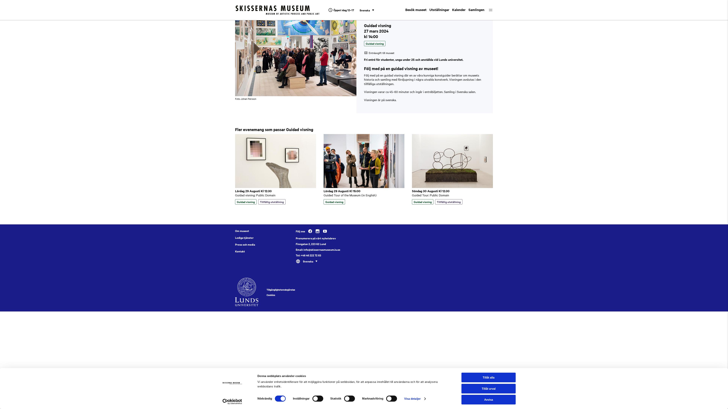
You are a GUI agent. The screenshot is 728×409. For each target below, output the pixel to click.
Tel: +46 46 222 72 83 (308, 255)
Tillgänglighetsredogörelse (281, 289)
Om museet (242, 231)
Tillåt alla (488, 377)
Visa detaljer (412, 398)
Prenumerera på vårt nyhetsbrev (316, 238)
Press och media (245, 244)
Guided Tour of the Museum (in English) (350, 195)
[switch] (317, 399)
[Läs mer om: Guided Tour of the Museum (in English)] (364, 187)
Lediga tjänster (244, 238)
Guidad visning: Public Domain (255, 195)
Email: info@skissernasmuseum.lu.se (318, 249)
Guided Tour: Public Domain (430, 195)
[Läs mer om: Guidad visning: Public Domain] (275, 187)
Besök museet (416, 9)
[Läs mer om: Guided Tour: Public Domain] (452, 187)
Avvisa (488, 399)
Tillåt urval (489, 388)
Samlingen (476, 9)
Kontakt (240, 251)
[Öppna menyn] (493, 10)
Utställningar (439, 9)
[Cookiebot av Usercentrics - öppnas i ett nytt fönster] (232, 401)
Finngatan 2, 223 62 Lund (311, 244)
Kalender (459, 9)
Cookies (271, 295)
